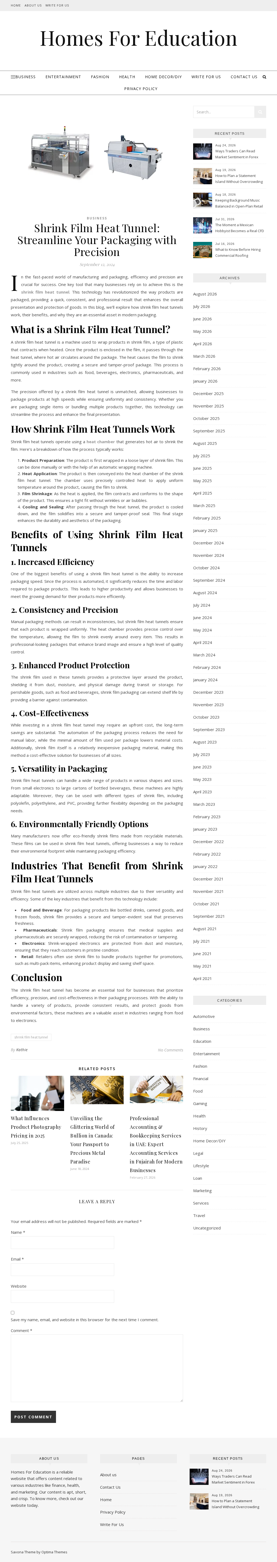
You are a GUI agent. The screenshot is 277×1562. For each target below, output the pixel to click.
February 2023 (207, 816)
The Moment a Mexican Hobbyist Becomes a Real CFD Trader (239, 228)
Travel (199, 1215)
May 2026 (202, 331)
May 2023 (202, 779)
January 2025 (205, 530)
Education (202, 1041)
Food (198, 1091)
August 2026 (205, 294)
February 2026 (207, 368)
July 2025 (201, 455)
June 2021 (202, 953)
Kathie (22, 1049)
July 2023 (201, 754)
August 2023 (205, 742)
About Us (33, 5)
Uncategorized (207, 1228)
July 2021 (201, 941)
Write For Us (57, 5)
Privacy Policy (140, 88)
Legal (198, 1153)
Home (16, 5)
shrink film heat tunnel (31, 1037)
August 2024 (205, 592)
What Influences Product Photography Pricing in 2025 (36, 1127)
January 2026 (205, 381)
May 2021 (202, 966)
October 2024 (206, 567)
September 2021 (209, 916)
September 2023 (209, 729)
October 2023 (206, 717)
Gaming (200, 1103)
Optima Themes (54, 1552)
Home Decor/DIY (163, 76)
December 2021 (208, 879)
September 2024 (209, 580)
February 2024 (207, 667)
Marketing (202, 1190)
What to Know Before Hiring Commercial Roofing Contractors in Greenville (237, 253)
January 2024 (205, 679)
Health (127, 76)
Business (25, 76)
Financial (200, 1078)
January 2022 (205, 866)
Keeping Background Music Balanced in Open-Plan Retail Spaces (239, 204)
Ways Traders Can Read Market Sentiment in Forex (236, 154)
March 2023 (204, 804)
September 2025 (209, 430)
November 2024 (208, 555)
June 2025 (202, 468)
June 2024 (202, 617)
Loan (197, 1178)
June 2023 (202, 767)
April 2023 (202, 791)
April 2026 (202, 343)
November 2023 (208, 704)
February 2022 (207, 854)
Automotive (204, 1016)
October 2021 (206, 903)
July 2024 (201, 605)
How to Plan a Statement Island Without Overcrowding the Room (239, 179)
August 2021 (205, 928)
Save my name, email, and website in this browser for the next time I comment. (85, 1319)
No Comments (170, 1050)
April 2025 (202, 493)
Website (19, 1286)
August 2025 (205, 443)
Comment (21, 1330)
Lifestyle (201, 1165)
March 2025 (204, 505)
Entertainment (63, 76)
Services (201, 1203)
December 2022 (208, 841)
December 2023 (208, 692)
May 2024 (202, 630)
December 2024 (208, 542)
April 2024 (202, 642)
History (200, 1128)
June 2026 (202, 318)
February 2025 (207, 518)
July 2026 (201, 306)
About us (108, 1474)
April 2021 (202, 978)
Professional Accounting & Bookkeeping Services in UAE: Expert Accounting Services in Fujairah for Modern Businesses (156, 1144)
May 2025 (202, 480)
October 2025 (206, 418)
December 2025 (208, 393)
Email (17, 1259)
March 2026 (204, 356)
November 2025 (208, 406)
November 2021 (208, 891)
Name (18, 1232)
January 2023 (205, 829)
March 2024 (204, 654)
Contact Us (244, 76)
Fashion (100, 76)
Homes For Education (138, 37)
